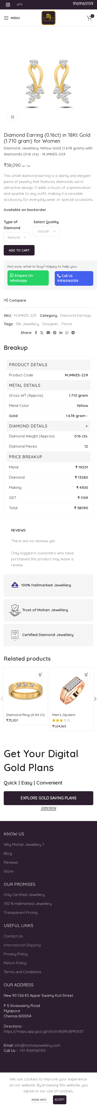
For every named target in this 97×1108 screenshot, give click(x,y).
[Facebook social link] (36, 332)
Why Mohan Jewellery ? (24, 844)
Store (8, 871)
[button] (40, 674)
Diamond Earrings (75, 315)
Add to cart (19, 250)
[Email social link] (48, 332)
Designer (50, 324)
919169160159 (67, 281)
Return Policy (15, 963)
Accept (60, 1099)
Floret (67, 324)
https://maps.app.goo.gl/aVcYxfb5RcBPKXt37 (44, 1031)
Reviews (11, 862)
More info (39, 1100)
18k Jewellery (27, 324)
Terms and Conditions (22, 971)
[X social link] (42, 332)
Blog (8, 853)
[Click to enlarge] (12, 117)
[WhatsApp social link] (67, 332)
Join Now (48, 808)
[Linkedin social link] (61, 332)
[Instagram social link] (7, 4)
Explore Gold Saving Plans (48, 797)
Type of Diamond (12, 224)
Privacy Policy (16, 954)
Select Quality (46, 221)
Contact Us (13, 936)
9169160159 (83, 3)
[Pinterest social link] (54, 332)
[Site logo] (48, 17)
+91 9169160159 (32, 1050)
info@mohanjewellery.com (37, 1045)
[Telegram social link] (73, 332)
